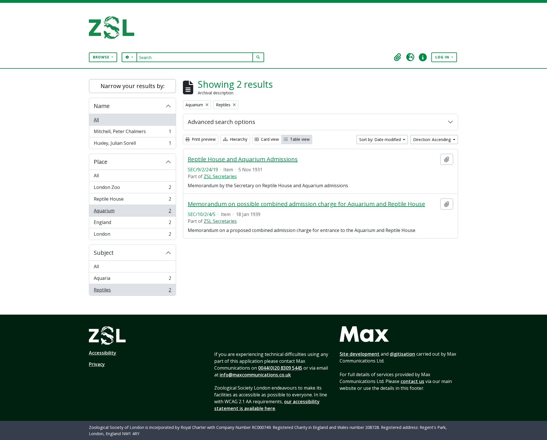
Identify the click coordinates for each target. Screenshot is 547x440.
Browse (102, 57)
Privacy (97, 364)
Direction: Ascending (432, 139)
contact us (412, 381)
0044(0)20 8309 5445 (280, 368)
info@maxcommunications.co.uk (255, 375)
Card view (269, 139)
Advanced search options (221, 122)
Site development (359, 354)
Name (102, 106)
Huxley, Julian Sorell (132, 144)
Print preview (203, 139)
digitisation (402, 354)
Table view (299, 139)
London (132, 235)
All (96, 120)
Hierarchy (238, 139)
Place (100, 162)
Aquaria (132, 279)
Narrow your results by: (133, 86)
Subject (104, 252)
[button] (397, 57)
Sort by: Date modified (380, 139)
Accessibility (102, 353)
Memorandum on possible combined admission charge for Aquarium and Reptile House (306, 204)
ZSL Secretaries (220, 176)
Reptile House (132, 200)
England (132, 223)
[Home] (114, 27)
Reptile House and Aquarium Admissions (243, 159)
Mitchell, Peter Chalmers (132, 132)
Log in (442, 57)
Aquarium (132, 212)
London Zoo (132, 188)
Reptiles (132, 291)
